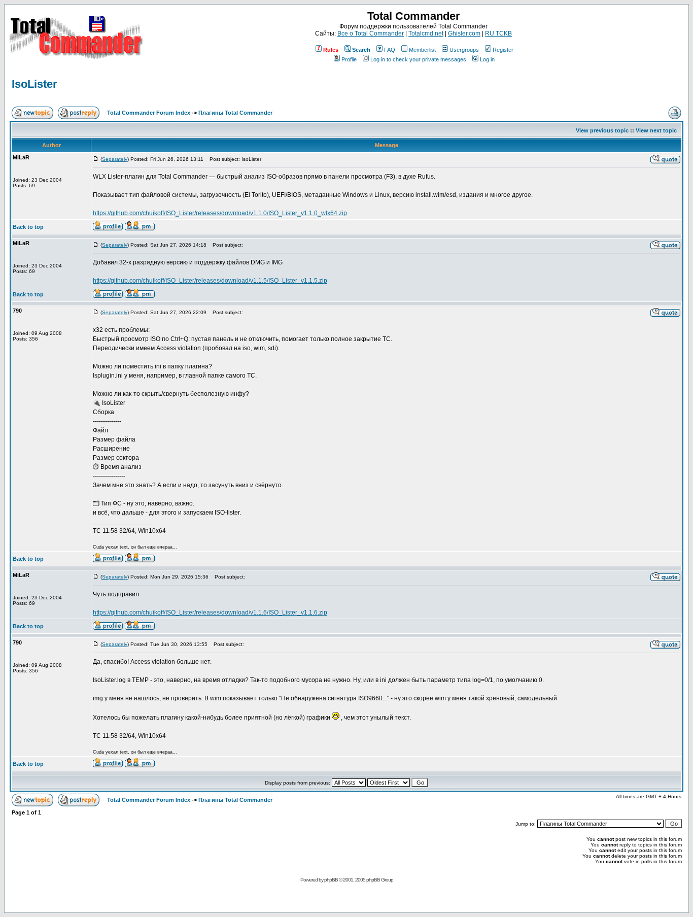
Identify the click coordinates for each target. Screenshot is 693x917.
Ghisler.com (464, 33)
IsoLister (34, 84)
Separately (114, 159)
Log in (487, 59)
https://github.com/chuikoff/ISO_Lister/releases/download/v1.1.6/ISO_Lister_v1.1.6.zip (210, 612)
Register (503, 50)
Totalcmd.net (425, 33)
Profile (349, 59)
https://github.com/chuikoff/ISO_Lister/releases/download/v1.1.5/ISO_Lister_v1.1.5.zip (210, 280)
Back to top (28, 227)
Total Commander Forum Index (148, 113)
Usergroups (464, 50)
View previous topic (602, 130)
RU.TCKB (498, 33)
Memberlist (422, 50)
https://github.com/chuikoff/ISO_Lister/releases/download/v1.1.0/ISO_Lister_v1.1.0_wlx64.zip (220, 213)
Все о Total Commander (370, 33)
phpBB (331, 879)
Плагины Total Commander (235, 113)
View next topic (656, 130)
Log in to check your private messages (418, 59)
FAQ (389, 50)
